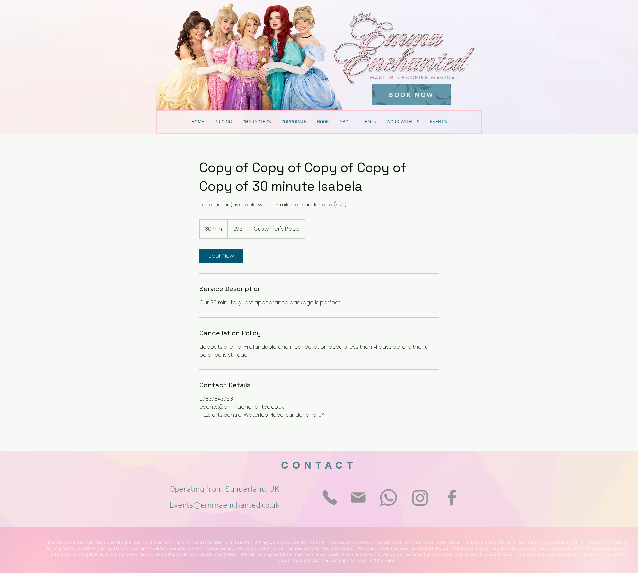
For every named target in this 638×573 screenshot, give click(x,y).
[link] (221, 256)
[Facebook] (451, 497)
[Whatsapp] (388, 497)
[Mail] (358, 497)
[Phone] (329, 497)
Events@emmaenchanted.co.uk (224, 506)
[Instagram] (420, 497)
